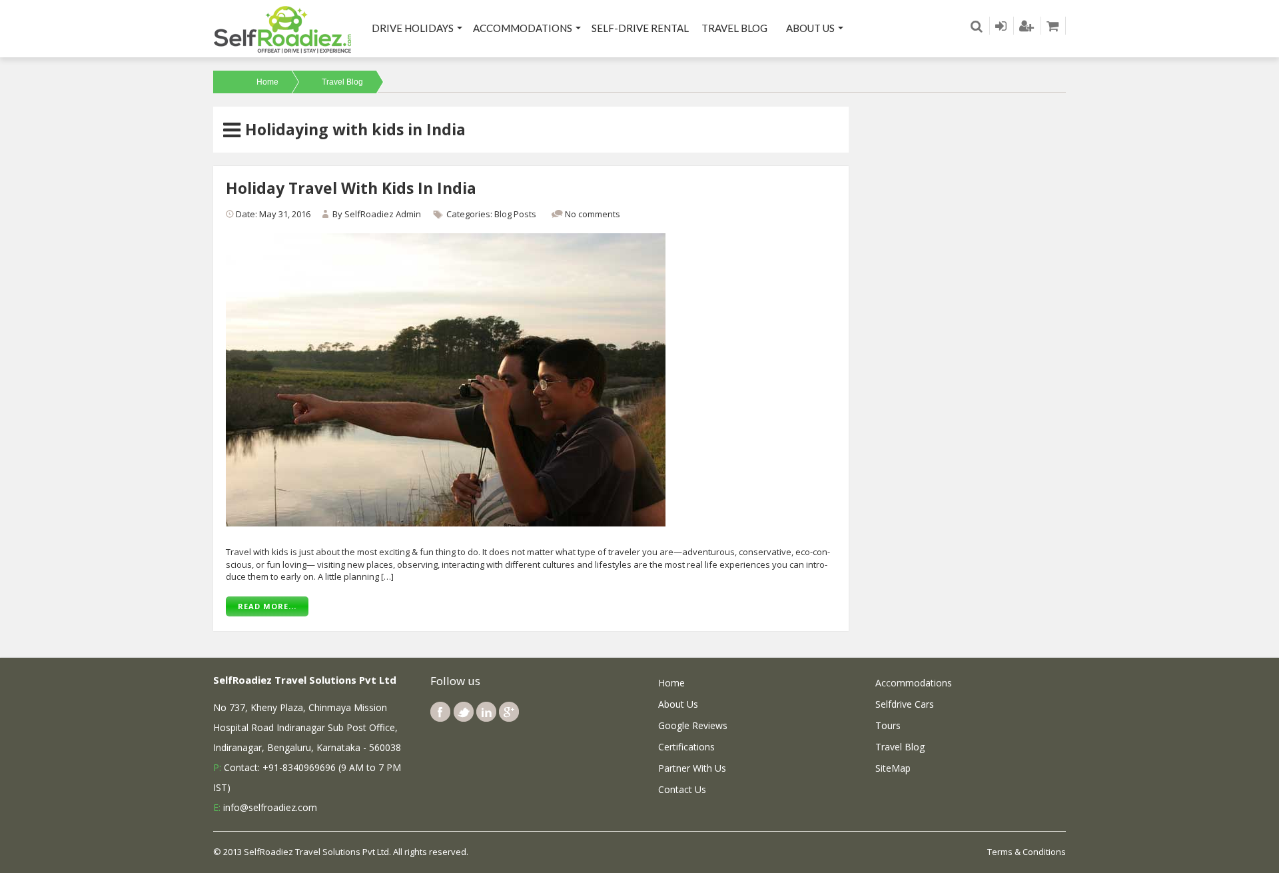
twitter (464, 712)
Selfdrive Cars (904, 704)
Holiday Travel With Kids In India (351, 188)
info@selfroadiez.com (270, 807)
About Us (810, 28)
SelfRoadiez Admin (382, 214)
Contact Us (682, 789)
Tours (888, 725)
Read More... (267, 606)
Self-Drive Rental (640, 28)
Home (267, 82)
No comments (592, 214)
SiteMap (893, 768)
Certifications (686, 746)
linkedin (486, 712)
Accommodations (522, 28)
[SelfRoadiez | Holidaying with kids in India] (283, 28)
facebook (440, 712)
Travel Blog (734, 28)
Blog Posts (515, 214)
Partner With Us (692, 768)
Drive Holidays (413, 28)
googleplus (509, 712)
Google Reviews (692, 725)
